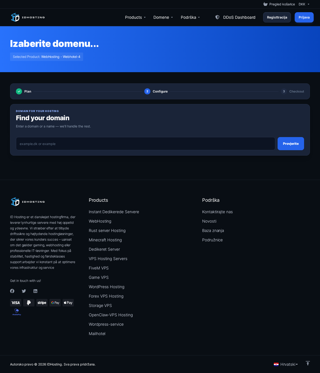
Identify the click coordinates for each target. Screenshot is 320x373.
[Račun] (208, 17)
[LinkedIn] (35, 291)
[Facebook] (12, 291)
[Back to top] (308, 363)
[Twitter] (24, 291)
